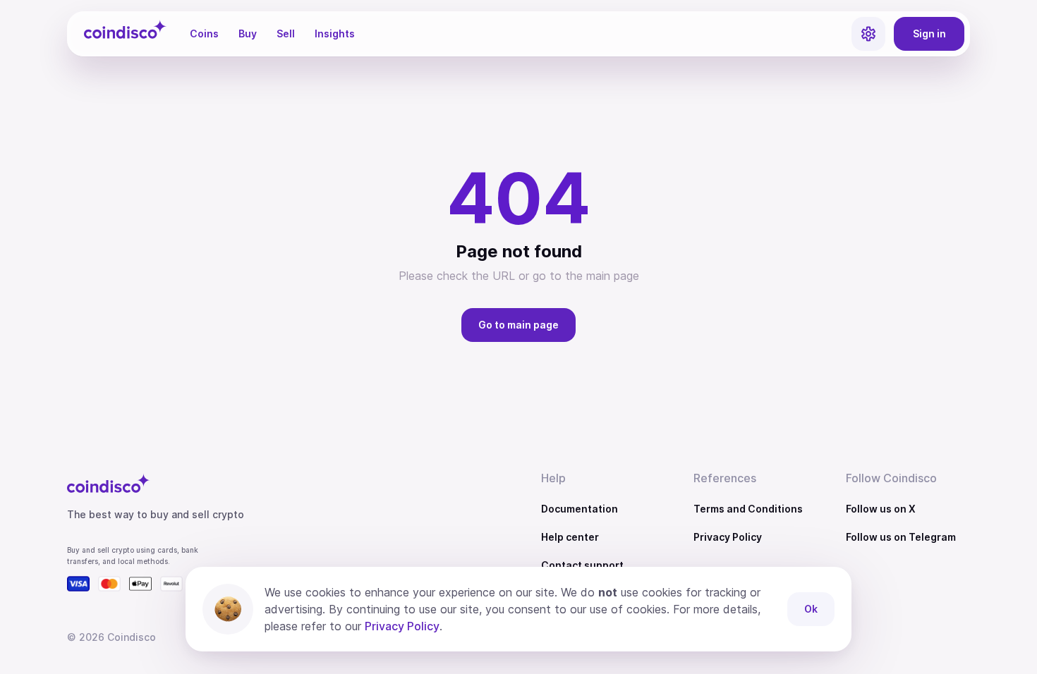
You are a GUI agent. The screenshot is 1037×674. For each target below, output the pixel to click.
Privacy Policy (727, 537)
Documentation (579, 509)
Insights (335, 33)
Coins (204, 33)
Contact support (582, 565)
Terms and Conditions (748, 509)
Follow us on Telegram (901, 537)
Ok (811, 609)
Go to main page (518, 325)
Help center (570, 537)
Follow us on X (881, 509)
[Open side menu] (868, 34)
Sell (286, 33)
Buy (247, 33)
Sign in (929, 33)
